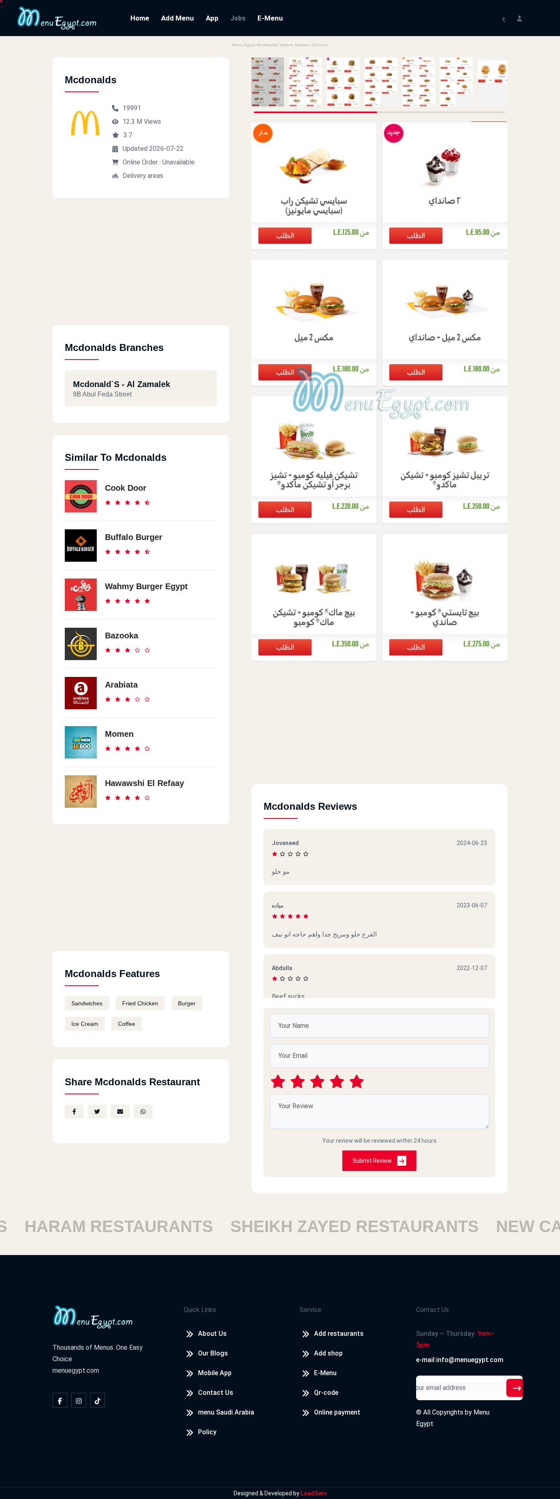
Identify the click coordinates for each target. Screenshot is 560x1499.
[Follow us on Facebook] (59, 1400)
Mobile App (215, 1373)
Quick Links (200, 1310)
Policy (207, 1432)
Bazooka (121, 635)
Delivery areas (143, 176)
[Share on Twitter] (97, 1112)
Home (139, 18)
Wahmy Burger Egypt (146, 586)
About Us (212, 1333)
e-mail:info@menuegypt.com (459, 1360)
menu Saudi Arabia (226, 1412)
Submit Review (373, 1160)
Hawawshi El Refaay (144, 783)
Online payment (337, 1412)
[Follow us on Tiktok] (97, 1400)
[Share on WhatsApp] (143, 1112)
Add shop (328, 1353)
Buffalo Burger (133, 537)
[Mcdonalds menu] (267, 82)
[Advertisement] (140, 267)
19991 (132, 108)
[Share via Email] (120, 1112)
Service (310, 1310)
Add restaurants (339, 1333)
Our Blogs (213, 1353)
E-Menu (270, 18)
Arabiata (121, 684)
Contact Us (215, 1392)
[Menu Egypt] (57, 17)
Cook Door (125, 487)
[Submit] (517, 1388)
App (212, 18)
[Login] (519, 18)
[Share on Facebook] (74, 1112)
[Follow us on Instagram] (78, 1400)
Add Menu (177, 18)
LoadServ (313, 1493)
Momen (119, 733)
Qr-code (326, 1392)
